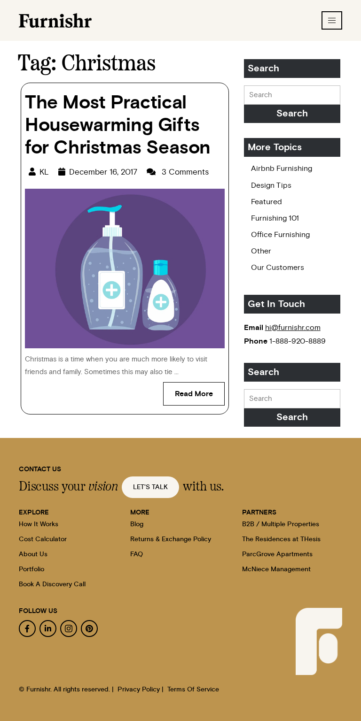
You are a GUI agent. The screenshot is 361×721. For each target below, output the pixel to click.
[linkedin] (47, 628)
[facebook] (27, 628)
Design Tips (271, 185)
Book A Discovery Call (52, 584)
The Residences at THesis (281, 539)
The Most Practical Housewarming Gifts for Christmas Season (118, 125)
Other (261, 251)
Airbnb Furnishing (281, 168)
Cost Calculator (43, 539)
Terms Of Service (193, 689)
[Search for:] (292, 95)
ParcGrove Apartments (277, 554)
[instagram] (68, 628)
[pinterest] (89, 628)
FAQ (136, 554)
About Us (33, 554)
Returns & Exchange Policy (170, 539)
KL (44, 172)
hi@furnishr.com (293, 327)
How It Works (38, 524)
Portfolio (31, 569)
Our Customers (277, 267)
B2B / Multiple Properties (280, 524)
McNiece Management (276, 569)
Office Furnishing (280, 234)
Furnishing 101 (275, 218)
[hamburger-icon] (332, 20)
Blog (136, 524)
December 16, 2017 (103, 172)
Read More (200, 390)
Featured (266, 202)
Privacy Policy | (141, 689)
